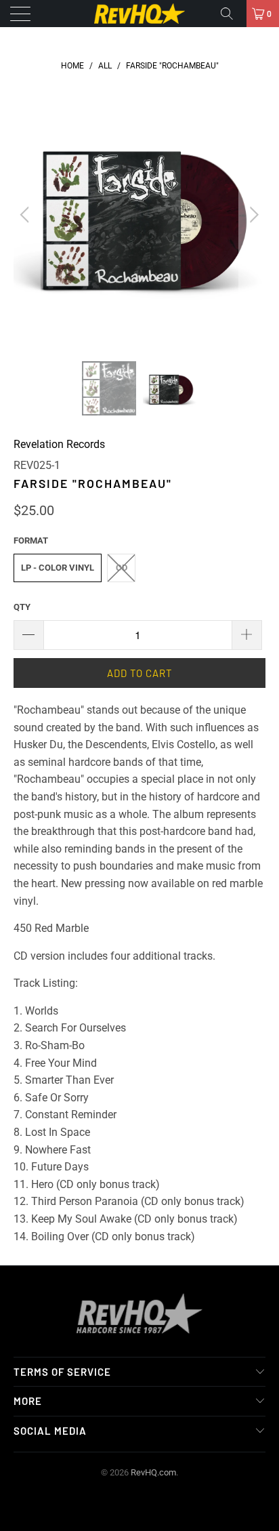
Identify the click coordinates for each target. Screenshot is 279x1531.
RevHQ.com (153, 1472)
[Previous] (27, 215)
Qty (22, 607)
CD (121, 568)
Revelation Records (59, 444)
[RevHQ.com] (139, 13)
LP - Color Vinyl (57, 568)
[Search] (231, 13)
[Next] (252, 215)
